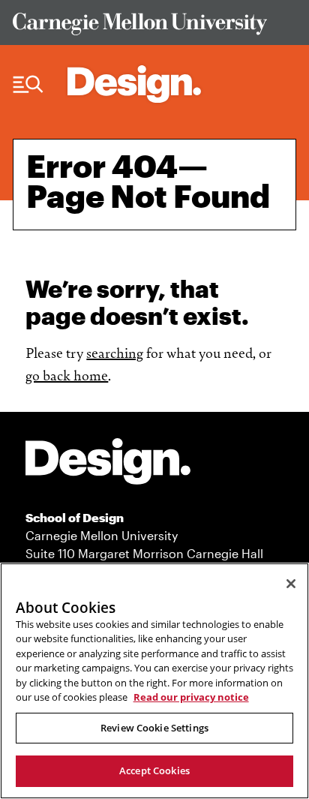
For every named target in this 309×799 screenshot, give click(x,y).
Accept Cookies (154, 770)
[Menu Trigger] (28, 85)
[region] (154, 681)
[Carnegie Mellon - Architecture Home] (134, 84)
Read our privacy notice (191, 697)
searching (114, 352)
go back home (67, 374)
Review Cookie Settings (154, 727)
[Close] (291, 583)
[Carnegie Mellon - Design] (108, 464)
